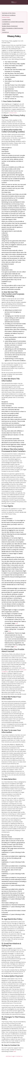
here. (14, 1051)
